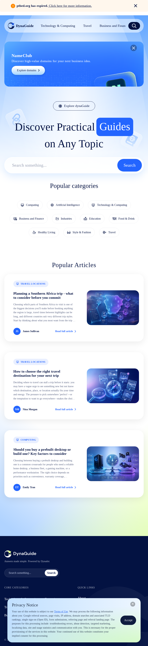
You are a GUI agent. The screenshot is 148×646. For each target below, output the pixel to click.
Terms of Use (61, 611)
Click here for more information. (70, 6)
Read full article (64, 331)
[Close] (132, 604)
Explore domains (26, 70)
